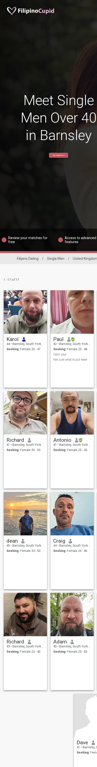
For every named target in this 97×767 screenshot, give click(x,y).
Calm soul (59, 354)
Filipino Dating (28, 259)
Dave (82, 743)
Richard (15, 440)
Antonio (62, 440)
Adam (60, 642)
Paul (58, 339)
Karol (12, 339)
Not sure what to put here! (70, 359)
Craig (59, 541)
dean (12, 541)
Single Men (55, 259)
